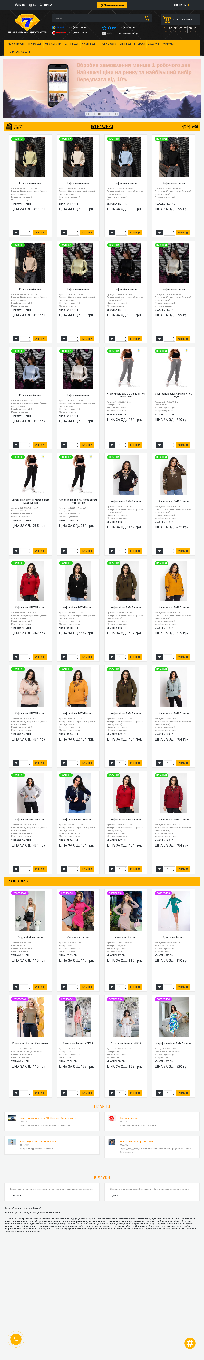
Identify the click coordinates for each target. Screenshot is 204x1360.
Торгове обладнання (19, 52)
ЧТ (180, 28)
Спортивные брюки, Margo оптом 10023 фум (126, 360)
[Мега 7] (101, 71)
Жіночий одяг (35, 44)
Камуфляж (168, 44)
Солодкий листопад (129, 1083)
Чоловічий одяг (16, 44)
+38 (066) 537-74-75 (78, 33)
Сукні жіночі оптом (78, 902)
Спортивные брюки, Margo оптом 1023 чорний (78, 466)
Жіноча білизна (53, 44)
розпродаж (18, 846)
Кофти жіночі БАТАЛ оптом (126, 466)
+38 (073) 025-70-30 (78, 27)
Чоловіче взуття (90, 44)
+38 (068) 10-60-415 (128, 27)
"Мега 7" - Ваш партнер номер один (136, 1107)
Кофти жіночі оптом (30, 148)
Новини (102, 1072)
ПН (165, 28)
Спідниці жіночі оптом (30, 902)
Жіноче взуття (109, 44)
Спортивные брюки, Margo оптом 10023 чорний (30, 466)
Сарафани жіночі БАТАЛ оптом (173, 1008)
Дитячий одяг (72, 44)
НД (194, 28)
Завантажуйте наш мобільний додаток (39, 1107)
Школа (141, 44)
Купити (38, 198)
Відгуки (102, 1143)
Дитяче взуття (127, 44)
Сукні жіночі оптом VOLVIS (78, 1008)
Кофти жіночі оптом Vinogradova (30, 1008)
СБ (190, 28)
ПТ (185, 28)
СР (175, 28)
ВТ (170, 28)
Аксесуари (154, 44)
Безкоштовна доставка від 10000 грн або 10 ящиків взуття (48, 1083)
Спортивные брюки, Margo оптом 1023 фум (173, 360)
